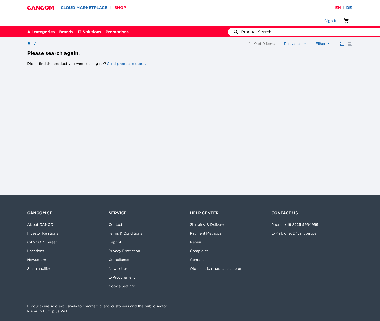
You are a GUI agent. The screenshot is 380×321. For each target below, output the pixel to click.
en (338, 7)
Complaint (199, 251)
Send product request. (126, 63)
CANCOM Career (42, 242)
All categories (41, 31)
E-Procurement (122, 277)
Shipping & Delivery (207, 224)
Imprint (115, 242)
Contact (115, 224)
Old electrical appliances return (217, 268)
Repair (195, 242)
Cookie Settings (122, 286)
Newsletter (118, 268)
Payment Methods (205, 233)
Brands (66, 31)
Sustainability (38, 268)
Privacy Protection (124, 251)
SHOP (120, 7)
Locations (35, 251)
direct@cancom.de (300, 233)
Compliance (119, 259)
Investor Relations (42, 233)
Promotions (117, 31)
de (349, 7)
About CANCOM (42, 224)
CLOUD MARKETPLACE (84, 7)
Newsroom (36, 259)
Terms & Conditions (125, 233)
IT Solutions (89, 31)
